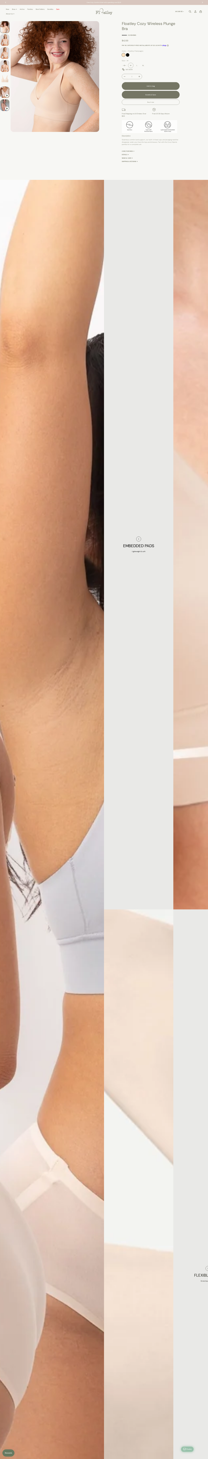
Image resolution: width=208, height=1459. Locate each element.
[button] (190, 11)
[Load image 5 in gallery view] (4, 66)
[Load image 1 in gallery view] (4, 27)
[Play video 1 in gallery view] (4, 92)
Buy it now (150, 102)
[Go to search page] (190, 11)
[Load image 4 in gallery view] (4, 53)
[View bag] (200, 11)
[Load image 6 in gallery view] (4, 79)
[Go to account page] (195, 11)
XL (143, 65)
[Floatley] (104, 11)
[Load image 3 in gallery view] (4, 40)
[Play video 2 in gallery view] (4, 105)
